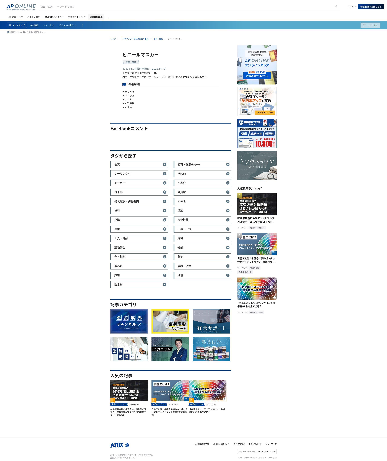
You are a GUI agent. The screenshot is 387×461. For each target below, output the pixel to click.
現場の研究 (254, 267)
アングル (130, 95)
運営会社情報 (239, 444)
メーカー (119, 182)
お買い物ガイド (255, 444)
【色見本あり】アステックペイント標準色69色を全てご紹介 (207, 410)
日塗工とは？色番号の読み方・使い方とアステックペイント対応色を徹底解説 (169, 412)
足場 (180, 275)
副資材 (182, 192)
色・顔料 (119, 256)
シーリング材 (122, 173)
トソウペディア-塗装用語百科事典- (135, 38)
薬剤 (180, 256)
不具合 (182, 182)
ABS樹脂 (129, 103)
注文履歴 (34, 25)
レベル (128, 99)
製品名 (118, 266)
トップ (113, 38)
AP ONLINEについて (221, 444)
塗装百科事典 (96, 17)
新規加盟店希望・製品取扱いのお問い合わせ (257, 451)
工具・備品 (158, 38)
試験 (117, 275)
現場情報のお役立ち (54, 17)
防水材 (118, 284)
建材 (180, 238)
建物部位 (119, 247)
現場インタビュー (119, 404)
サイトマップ (271, 444)
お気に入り (48, 25)
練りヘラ (130, 91)
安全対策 (183, 219)
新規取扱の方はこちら (371, 6)
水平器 (128, 107)
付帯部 (118, 192)
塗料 (117, 210)
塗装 (180, 210)
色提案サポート (159, 404)
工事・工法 (184, 229)
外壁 (117, 219)
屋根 (117, 229)
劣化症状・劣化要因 (126, 201)
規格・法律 (184, 266)
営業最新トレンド (76, 17)
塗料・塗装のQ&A (189, 164)
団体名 (182, 201)
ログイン (352, 6)
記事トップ (17, 17)
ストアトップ (18, 25)
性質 (117, 164)
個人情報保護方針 (202, 444)
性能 (180, 247)
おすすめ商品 (33, 17)
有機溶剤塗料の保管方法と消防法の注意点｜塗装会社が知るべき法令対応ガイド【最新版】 (128, 412)
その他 (182, 173)
